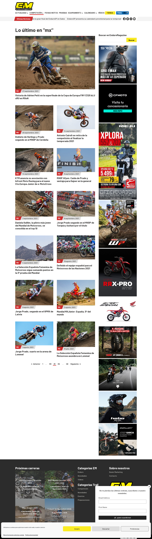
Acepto (77, 529)
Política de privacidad (31, 535)
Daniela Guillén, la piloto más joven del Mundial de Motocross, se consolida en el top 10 (33, 225)
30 (50, 364)
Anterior (36, 364)
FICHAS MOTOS (51, 13)
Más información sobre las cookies (13, 535)
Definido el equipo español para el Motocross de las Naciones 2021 (74, 267)
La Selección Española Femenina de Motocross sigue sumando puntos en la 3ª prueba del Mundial (34, 270)
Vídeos (80, 479)
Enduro (80, 472)
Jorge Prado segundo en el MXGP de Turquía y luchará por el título (75, 224)
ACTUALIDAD (20, 13)
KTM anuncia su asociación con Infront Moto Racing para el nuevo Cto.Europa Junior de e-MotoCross (33, 181)
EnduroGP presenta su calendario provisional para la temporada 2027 (69, 19)
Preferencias (134, 529)
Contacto (113, 476)
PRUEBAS (63, 13)
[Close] (149, 486)
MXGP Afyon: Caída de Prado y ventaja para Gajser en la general (74, 179)
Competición (83, 489)
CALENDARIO (89, 13)
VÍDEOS (101, 13)
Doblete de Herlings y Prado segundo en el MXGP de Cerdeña (31, 138)
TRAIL (119, 13)
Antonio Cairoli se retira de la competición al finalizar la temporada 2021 (72, 138)
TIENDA (110, 13)
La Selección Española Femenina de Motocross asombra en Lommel (75, 354)
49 (67, 364)
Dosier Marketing (116, 472)
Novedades (82, 476)
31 (54, 364)
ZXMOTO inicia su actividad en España (119, 19)
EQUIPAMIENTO (74, 13)
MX (17, 91)
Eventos (81, 496)
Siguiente (74, 364)
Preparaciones (83, 500)
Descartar (105, 529)
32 (59, 364)
